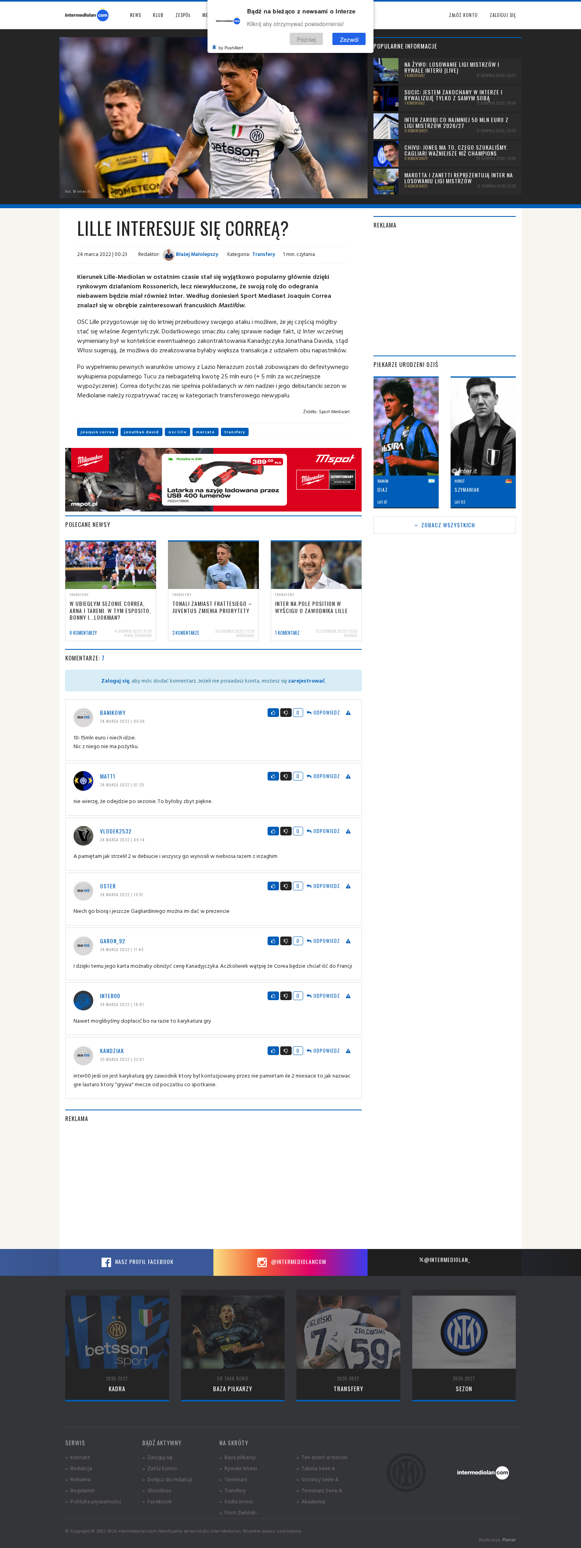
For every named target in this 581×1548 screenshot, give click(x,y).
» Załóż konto (159, 1468)
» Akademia (310, 1501)
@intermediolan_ (447, 1259)
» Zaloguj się (157, 1457)
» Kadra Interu (236, 1501)
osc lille (177, 432)
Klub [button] (158, 15)
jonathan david (141, 432)
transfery (234, 432)
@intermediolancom (298, 1261)
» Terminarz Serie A (319, 1490)
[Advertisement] (213, 1185)
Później (306, 39)
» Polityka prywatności (93, 1501)
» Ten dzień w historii (321, 1457)
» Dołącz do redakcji (167, 1479)
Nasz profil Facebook (143, 1261)
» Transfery (232, 1490)
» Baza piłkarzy (237, 1457)
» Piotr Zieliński (238, 1512)
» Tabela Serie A (315, 1468)
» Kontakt (77, 1457)
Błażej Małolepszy (196, 254)
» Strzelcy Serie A (317, 1479)
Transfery (263, 254)
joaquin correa (98, 432)
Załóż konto (463, 15)
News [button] (135, 15)
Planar (509, 1539)
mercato (205, 432)
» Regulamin (80, 1490)
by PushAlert (231, 47)
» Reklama (78, 1479)
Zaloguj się (503, 15)
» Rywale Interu (238, 1468)
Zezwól (349, 39)
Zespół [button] (183, 15)
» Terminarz (233, 1479)
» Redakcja (78, 1468)
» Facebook (157, 1501)
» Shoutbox (156, 1490)
